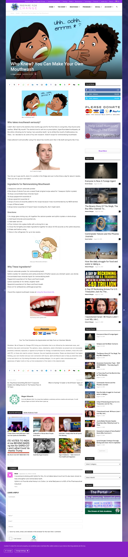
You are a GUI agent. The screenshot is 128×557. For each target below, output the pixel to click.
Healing (64, 1)
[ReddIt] (28, 85)
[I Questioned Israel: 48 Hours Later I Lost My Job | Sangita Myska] (102, 306)
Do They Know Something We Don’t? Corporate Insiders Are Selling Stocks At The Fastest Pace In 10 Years (24, 385)
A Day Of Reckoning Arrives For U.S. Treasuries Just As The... (101, 290)
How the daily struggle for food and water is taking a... (101, 262)
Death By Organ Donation (40, 455)
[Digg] (74, 85)
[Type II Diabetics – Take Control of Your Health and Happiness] (70, 445)
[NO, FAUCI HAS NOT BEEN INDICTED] (19, 445)
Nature (111, 1)
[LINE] (60, 85)
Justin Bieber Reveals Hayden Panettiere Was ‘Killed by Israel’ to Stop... (108, 423)
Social (97, 7)
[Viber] (51, 85)
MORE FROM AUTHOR (31, 413)
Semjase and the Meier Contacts (107, 344)
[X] (14, 85)
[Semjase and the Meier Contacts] (90, 346)
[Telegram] (46, 85)
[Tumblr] (65, 85)
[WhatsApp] (23, 85)
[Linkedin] (32, 85)
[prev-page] (9, 461)
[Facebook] (10, 85)
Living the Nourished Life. (45, 292)
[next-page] (12, 461)
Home (51, 7)
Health (18, 13)
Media (71, 1)
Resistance (74, 7)
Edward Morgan (89, 211)
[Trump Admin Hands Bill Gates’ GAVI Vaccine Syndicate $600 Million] (19, 424)
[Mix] (69, 85)
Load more (102, 451)
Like (118, 90)
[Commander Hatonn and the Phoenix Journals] (102, 223)
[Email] (42, 85)
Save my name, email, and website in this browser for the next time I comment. (35, 531)
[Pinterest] (19, 85)
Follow (116, 94)
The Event (61, 7)
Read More (103, 151)
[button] (116, 7)
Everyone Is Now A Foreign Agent (100, 181)
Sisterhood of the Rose (54, 1)
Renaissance (78, 1)
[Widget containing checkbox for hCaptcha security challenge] (23, 538)
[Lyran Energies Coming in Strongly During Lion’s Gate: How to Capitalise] (90, 443)
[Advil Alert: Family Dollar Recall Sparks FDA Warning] (70, 424)
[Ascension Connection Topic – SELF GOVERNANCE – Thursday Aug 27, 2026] (90, 365)
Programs (87, 7)
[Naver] (78, 85)
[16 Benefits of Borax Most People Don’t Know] (45, 424)
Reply (15, 486)
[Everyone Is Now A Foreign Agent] (102, 171)
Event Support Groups (39, 1)
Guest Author (88, 239)
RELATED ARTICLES (15, 413)
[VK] (37, 85)
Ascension (28, 1)
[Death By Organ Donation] (45, 445)
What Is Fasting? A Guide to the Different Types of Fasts (65, 384)
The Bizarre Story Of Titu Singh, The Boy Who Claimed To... (101, 207)
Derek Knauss (88, 183)
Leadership (104, 1)
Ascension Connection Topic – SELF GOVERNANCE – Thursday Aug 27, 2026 (108, 365)
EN (118, 1)
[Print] (56, 85)
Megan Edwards (16, 74)
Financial (95, 1)
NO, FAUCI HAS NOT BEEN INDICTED (18, 455)
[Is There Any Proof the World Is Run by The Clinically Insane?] (90, 375)
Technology (87, 1)
